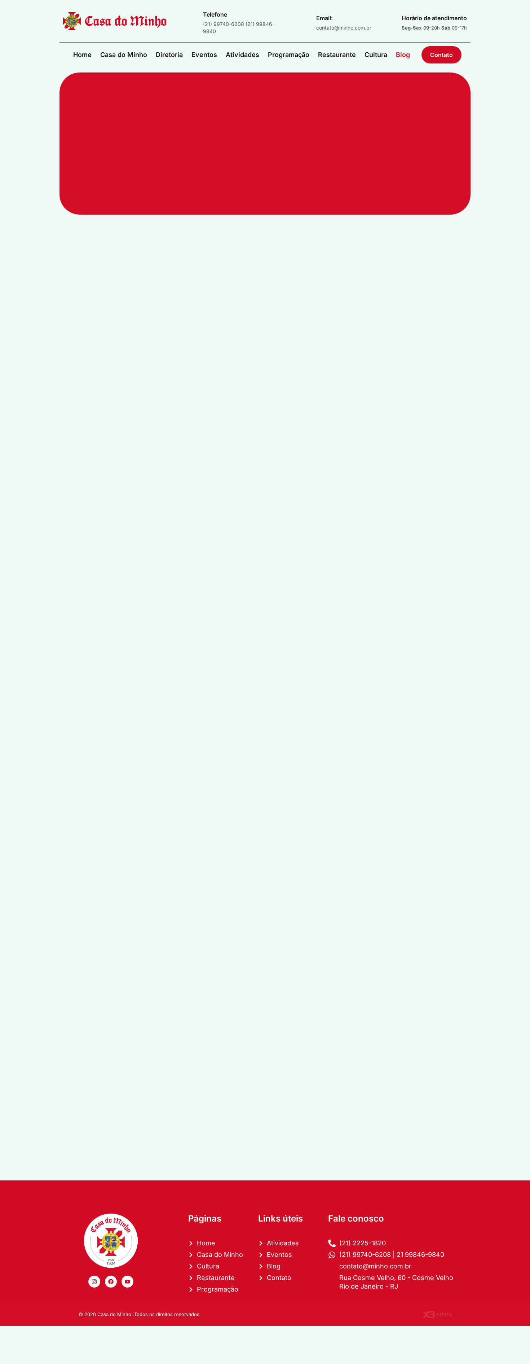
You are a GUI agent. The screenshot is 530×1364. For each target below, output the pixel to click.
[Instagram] (94, 1282)
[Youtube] (127, 1282)
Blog (403, 54)
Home (82, 54)
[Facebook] (111, 1282)
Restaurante (337, 54)
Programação (288, 54)
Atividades (242, 54)
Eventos (204, 54)
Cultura (376, 54)
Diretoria (169, 54)
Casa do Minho (123, 54)
